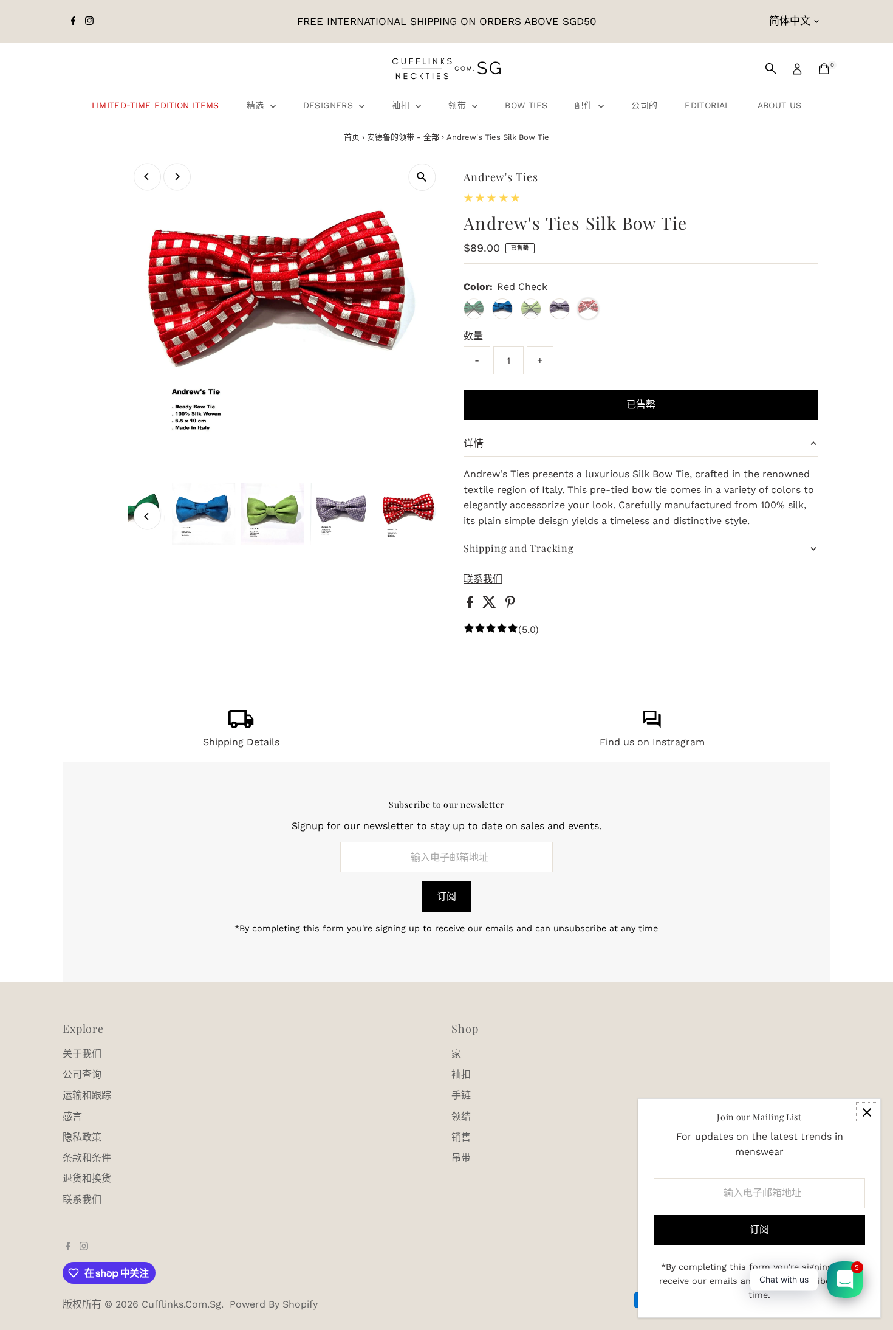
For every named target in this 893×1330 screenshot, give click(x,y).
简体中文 (789, 21)
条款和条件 (87, 1157)
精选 (257, 105)
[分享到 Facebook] (471, 604)
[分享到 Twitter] (490, 604)
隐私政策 (82, 1137)
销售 (461, 1137)
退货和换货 (87, 1178)
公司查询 (82, 1074)
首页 (352, 137)
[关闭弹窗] (866, 1112)
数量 (473, 336)
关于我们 (82, 1054)
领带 (458, 105)
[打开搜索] (770, 68)
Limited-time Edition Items (155, 105)
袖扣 (402, 105)
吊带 (461, 1157)
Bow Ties (526, 105)
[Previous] (147, 176)
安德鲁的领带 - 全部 (403, 137)
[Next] (177, 176)
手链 (461, 1095)
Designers (330, 105)
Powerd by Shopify (274, 1304)
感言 (72, 1116)
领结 (461, 1116)
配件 (585, 105)
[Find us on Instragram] (652, 725)
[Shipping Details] (241, 725)
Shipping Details (241, 742)
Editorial (707, 105)
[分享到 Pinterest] (510, 604)
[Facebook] (73, 21)
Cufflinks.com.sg (181, 1304)
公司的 (644, 105)
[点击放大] (422, 177)
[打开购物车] (824, 68)
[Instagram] (89, 21)
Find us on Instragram (652, 742)
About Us (780, 105)
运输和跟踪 (87, 1095)
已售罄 (640, 404)
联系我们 (483, 579)
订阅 (446, 896)
